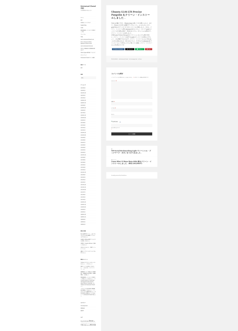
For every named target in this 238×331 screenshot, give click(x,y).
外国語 (84, 325)
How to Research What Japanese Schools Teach (86, 42)
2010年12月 (83, 202)
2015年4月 (83, 125)
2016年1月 (83, 120)
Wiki (82, 36)
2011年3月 (83, 199)
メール (113, 108)
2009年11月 (83, 217)
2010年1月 (83, 212)
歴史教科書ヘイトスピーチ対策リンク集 (88, 31)
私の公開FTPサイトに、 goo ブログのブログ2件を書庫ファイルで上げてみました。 (88, 235)
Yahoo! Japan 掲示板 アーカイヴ (88, 52)
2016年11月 (83, 115)
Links (82, 27)
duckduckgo (86, 321)
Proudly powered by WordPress (118, 175)
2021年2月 (83, 97)
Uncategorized (84, 305)
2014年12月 (83, 132)
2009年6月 (83, 219)
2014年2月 (83, 152)
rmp (94, 321)
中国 (82, 325)
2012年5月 (83, 177)
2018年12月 (83, 107)
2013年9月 (83, 157)
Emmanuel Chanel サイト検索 (88, 57)
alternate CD (129, 29)
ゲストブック (84, 55)
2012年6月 (83, 174)
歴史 (91, 325)
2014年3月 (83, 150)
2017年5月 (83, 112)
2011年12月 (83, 184)
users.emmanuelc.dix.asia (87, 46)
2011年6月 (83, 194)
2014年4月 (83, 147)
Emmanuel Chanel (124, 59)
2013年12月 (83, 155)
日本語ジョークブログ (86, 22)
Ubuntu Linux (128, 23)
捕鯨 (87, 325)
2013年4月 (83, 167)
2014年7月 (83, 142)
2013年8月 (83, 160)
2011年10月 (83, 189)
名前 (113, 101)
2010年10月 (83, 207)
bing (82, 321)
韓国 (94, 325)
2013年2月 (83, 169)
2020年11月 (83, 102)
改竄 (89, 325)
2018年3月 (83, 110)
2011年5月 (83, 197)
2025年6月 (83, 88)
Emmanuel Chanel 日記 (88, 7)
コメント (114, 80)
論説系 (82, 310)
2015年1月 (83, 130)
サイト (112, 114)
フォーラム (83, 34)
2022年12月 (83, 93)
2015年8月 (83, 122)
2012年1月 (83, 182)
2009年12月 (83, 214)
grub (112, 27)
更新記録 (83, 308)
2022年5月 (83, 95)
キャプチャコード (115, 127)
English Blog (83, 25)
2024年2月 (83, 90)
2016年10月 (83, 117)
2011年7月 (83, 192)
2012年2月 (83, 179)
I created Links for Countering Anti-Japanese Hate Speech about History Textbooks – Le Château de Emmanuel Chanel (88, 281)
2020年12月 (83, 100)
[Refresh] (120, 121)
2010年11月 (83, 204)
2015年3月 (83, 127)
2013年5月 (83, 164)
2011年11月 (83, 187)
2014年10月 (83, 135)
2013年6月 (83, 162)
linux (91, 321)
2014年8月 (83, 140)
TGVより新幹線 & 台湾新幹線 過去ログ (88, 49)
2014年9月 (83, 137)
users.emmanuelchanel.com (87, 39)
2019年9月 (83, 105)
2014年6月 (83, 145)
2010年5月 (83, 209)
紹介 (82, 20)
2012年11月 (83, 172)
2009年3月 (83, 222)
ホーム (82, 17)
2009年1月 (83, 224)
